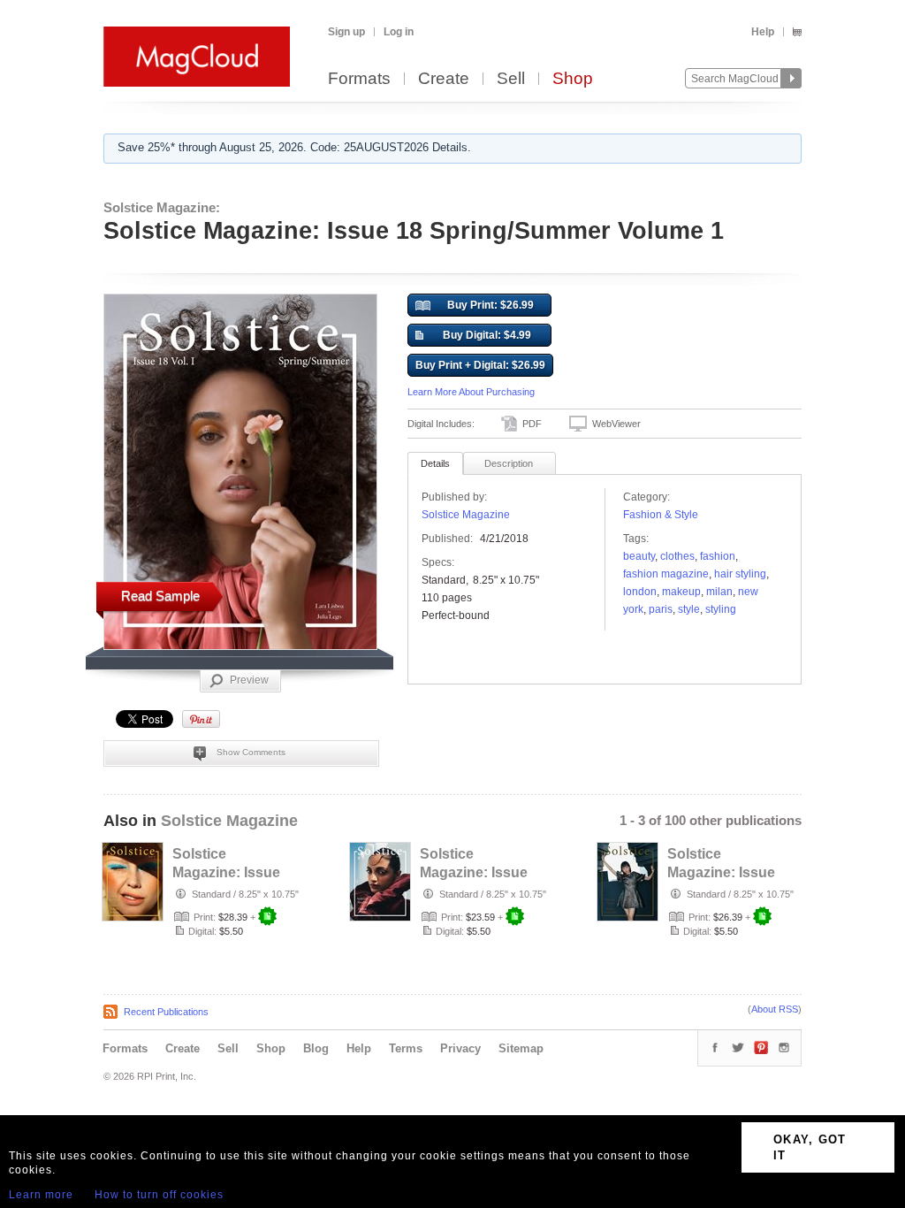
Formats (359, 79)
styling (720, 609)
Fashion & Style (660, 514)
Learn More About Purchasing (471, 391)
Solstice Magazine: (161, 207)
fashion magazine (666, 574)
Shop (572, 79)
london (640, 591)
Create (443, 79)
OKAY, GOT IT (810, 1147)
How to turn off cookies (159, 1195)
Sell (511, 79)
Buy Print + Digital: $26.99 (480, 365)
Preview (249, 680)
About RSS (774, 1009)
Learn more (41, 1195)
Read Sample (160, 595)
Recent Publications (166, 1011)
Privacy (460, 1048)
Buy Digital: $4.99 (487, 335)
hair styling (740, 574)
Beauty (639, 556)
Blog (316, 1048)
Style (689, 609)
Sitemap (521, 1048)
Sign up (346, 32)
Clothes (677, 556)
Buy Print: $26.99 (490, 305)
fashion (717, 556)
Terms (405, 1048)
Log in (399, 32)
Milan (719, 591)
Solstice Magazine (466, 514)
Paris (661, 609)
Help (762, 32)
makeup (681, 591)
